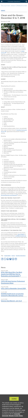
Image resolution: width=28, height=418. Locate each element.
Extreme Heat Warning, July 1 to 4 (11, 301)
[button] (1, 1)
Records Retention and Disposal (8, 195)
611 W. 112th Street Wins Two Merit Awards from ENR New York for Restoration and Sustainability (11, 274)
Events (3, 10)
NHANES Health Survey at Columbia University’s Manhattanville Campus (12, 294)
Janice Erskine (21, 234)
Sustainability (7, 255)
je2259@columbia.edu (20, 236)
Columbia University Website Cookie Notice (12, 415)
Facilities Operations (20, 255)
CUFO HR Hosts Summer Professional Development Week (13, 282)
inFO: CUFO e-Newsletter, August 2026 (13, 288)
